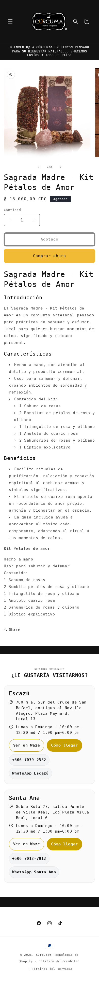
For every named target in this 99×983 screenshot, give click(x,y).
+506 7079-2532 (29, 759)
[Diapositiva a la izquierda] (38, 166)
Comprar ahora (49, 256)
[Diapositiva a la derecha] (60, 166)
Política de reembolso (59, 961)
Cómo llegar (64, 745)
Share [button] (14, 629)
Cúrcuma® (44, 955)
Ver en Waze (26, 745)
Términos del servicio (52, 969)
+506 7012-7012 (29, 858)
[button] (10, 21)
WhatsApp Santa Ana (34, 872)
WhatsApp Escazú (30, 773)
